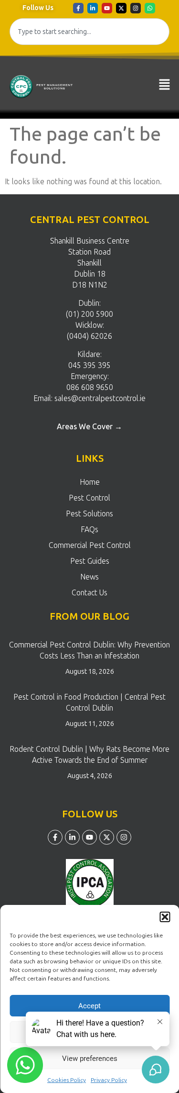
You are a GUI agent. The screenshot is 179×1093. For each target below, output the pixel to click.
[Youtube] (107, 8)
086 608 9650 (89, 387)
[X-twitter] (121, 8)
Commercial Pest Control (90, 545)
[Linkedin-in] (92, 8)
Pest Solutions (89, 513)
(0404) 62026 (89, 336)
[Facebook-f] (78, 8)
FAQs (89, 529)
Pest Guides (89, 561)
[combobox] (89, 31)
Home (90, 482)
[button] (164, 917)
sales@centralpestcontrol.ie (100, 398)
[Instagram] (135, 8)
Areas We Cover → (89, 426)
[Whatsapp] (150, 8)
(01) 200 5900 (89, 314)
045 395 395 (89, 365)
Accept (89, 1006)
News (89, 576)
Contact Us (89, 592)
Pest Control (89, 497)
